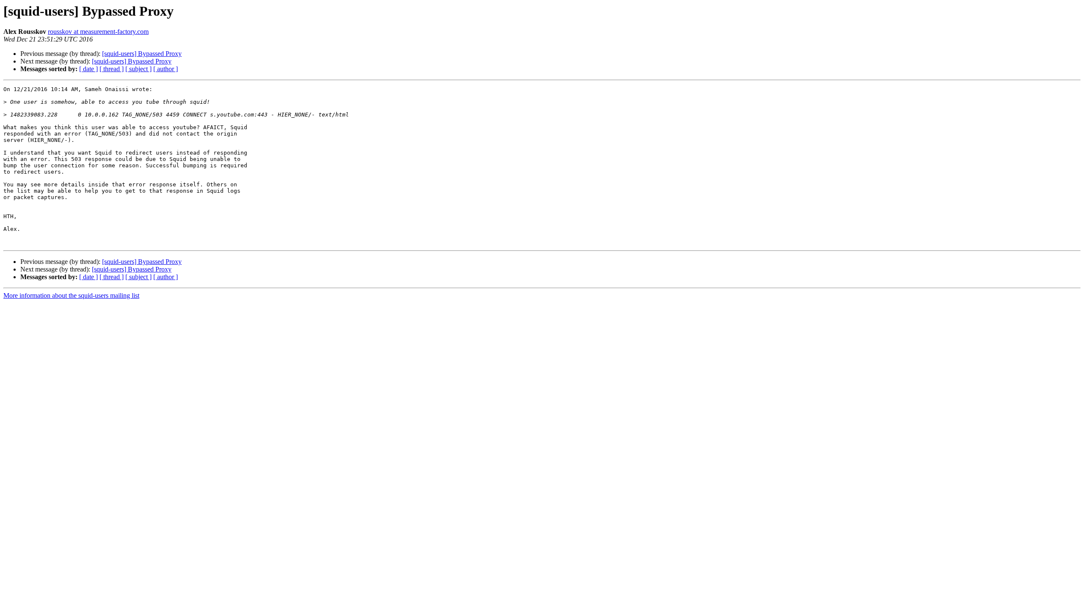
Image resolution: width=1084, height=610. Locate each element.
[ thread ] (112, 68)
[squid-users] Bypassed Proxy (142, 53)
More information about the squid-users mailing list (71, 295)
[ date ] (88, 68)
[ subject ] (138, 68)
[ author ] (165, 68)
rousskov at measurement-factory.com (98, 31)
